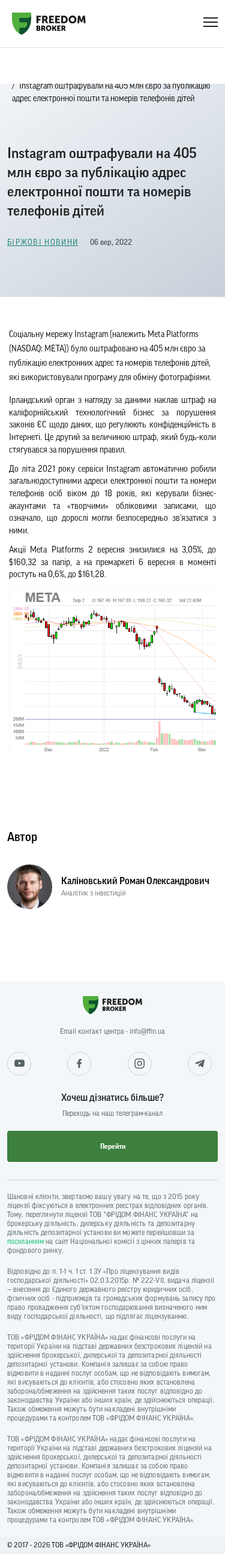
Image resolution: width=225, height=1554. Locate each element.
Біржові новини (42, 242)
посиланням (25, 1241)
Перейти (112, 1146)
